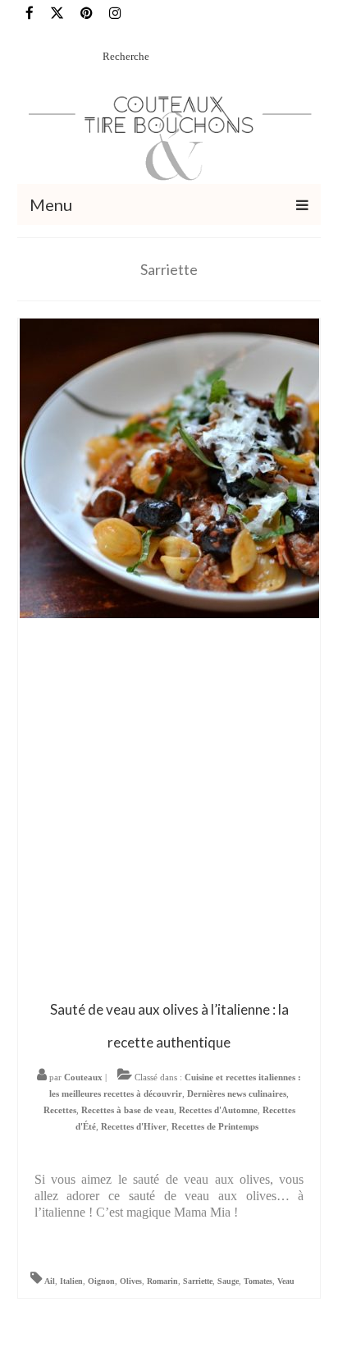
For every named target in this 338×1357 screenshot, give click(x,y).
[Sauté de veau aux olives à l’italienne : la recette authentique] (169, 467)
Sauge (228, 1281)
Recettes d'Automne (218, 1110)
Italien (71, 1281)
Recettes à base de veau (127, 1110)
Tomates (258, 1281)
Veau (286, 1281)
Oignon (101, 1281)
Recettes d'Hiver (134, 1126)
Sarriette (197, 1281)
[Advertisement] (169, 808)
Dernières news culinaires (236, 1093)
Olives (131, 1281)
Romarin (162, 1281)
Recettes (59, 1110)
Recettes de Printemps (214, 1126)
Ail (49, 1281)
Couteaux (83, 1077)
